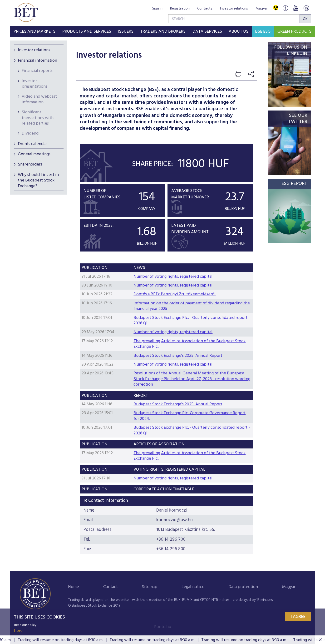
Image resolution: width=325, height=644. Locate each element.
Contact (110, 587)
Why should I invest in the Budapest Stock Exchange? (38, 180)
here (18, 631)
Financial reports (37, 70)
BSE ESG (263, 31)
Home (73, 587)
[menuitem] (34, 31)
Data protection (243, 587)
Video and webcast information (39, 99)
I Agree (298, 616)
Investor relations (234, 8)
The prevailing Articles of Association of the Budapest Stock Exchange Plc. (189, 344)
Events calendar (32, 144)
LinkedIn (306, 8)
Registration (180, 8)
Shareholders (30, 164)
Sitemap (149, 587)
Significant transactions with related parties (38, 118)
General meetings (34, 154)
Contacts (204, 8)
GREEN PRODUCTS (294, 31)
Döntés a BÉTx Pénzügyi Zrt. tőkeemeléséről (174, 294)
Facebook (285, 8)
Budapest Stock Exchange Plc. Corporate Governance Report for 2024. (189, 416)
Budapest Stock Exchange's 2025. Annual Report (177, 355)
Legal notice (193, 587)
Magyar (262, 8)
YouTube (295, 8)
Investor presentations (34, 84)
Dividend (30, 133)
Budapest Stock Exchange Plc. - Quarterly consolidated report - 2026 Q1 (191, 320)
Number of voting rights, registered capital (172, 276)
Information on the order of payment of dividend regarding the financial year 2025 (191, 306)
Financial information (37, 60)
